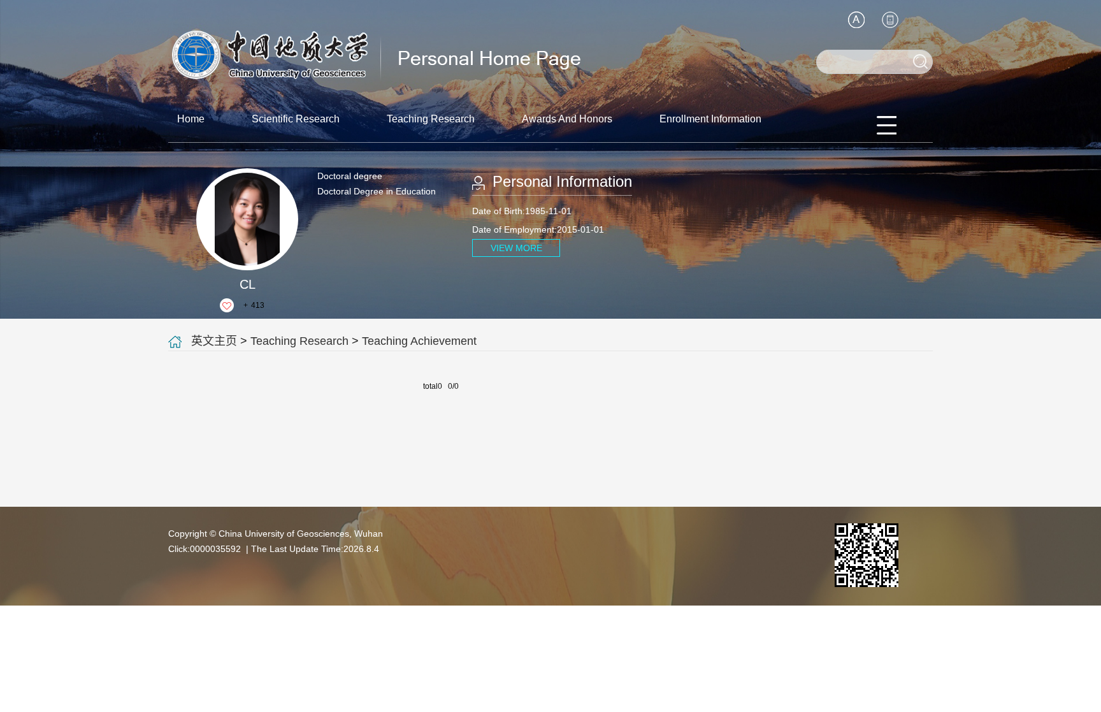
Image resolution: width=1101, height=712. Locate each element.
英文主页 (214, 341)
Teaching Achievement (419, 341)
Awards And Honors (567, 118)
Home (191, 118)
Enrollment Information (710, 118)
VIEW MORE (516, 248)
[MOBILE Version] (890, 19)
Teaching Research (431, 118)
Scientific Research (296, 118)
